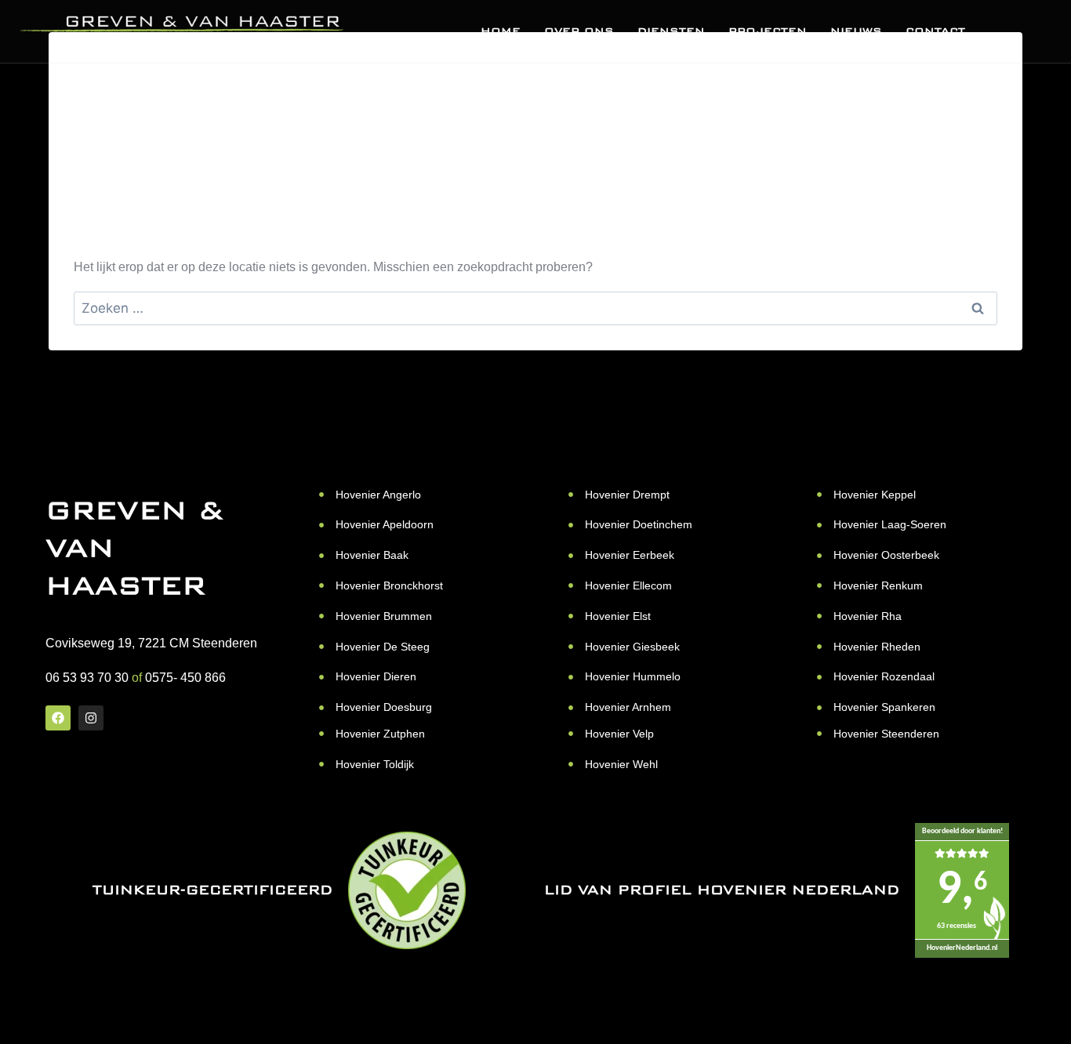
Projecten (767, 31)
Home (501, 31)
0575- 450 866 (185, 677)
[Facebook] (58, 717)
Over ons (579, 31)
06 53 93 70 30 (87, 677)
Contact (935, 31)
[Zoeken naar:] (535, 308)
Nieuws (856, 31)
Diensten (671, 31)
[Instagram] (90, 717)
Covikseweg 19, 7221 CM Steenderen (151, 643)
